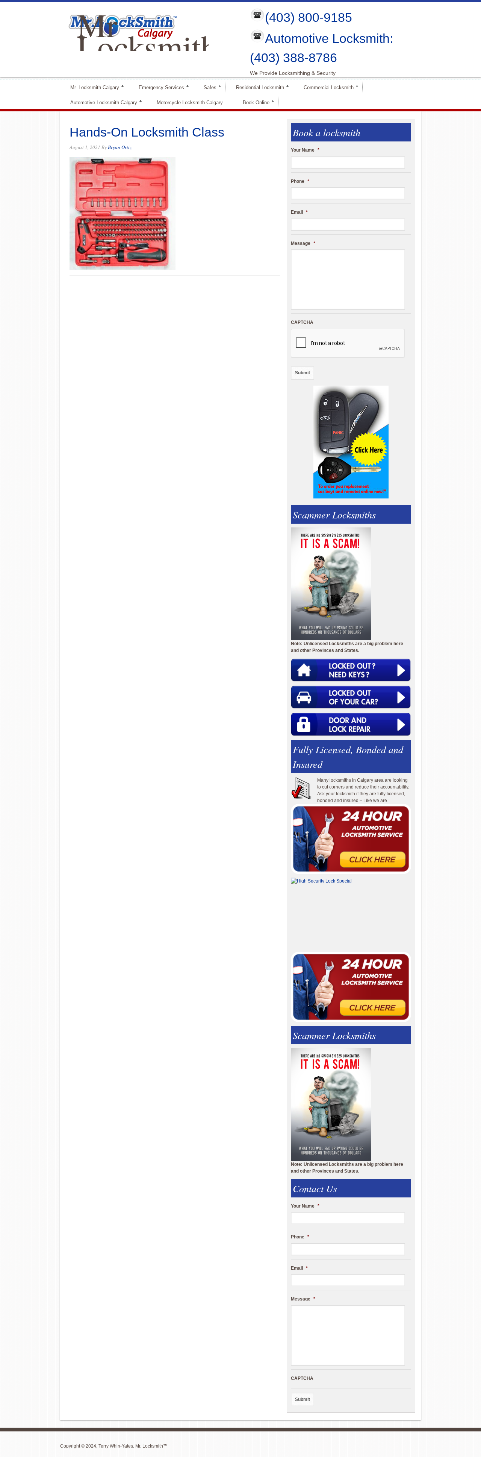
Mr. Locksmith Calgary (91, 87)
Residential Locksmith (257, 87)
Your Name (305, 150)
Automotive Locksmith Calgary (100, 102)
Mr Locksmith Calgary (147, 46)
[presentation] (348, 343)
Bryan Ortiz (120, 147)
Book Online (252, 102)
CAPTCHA (302, 322)
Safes (206, 87)
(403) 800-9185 (308, 17)
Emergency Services (158, 87)
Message (303, 243)
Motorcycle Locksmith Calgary (190, 102)
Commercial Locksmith (325, 87)
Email (299, 212)
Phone (300, 181)
